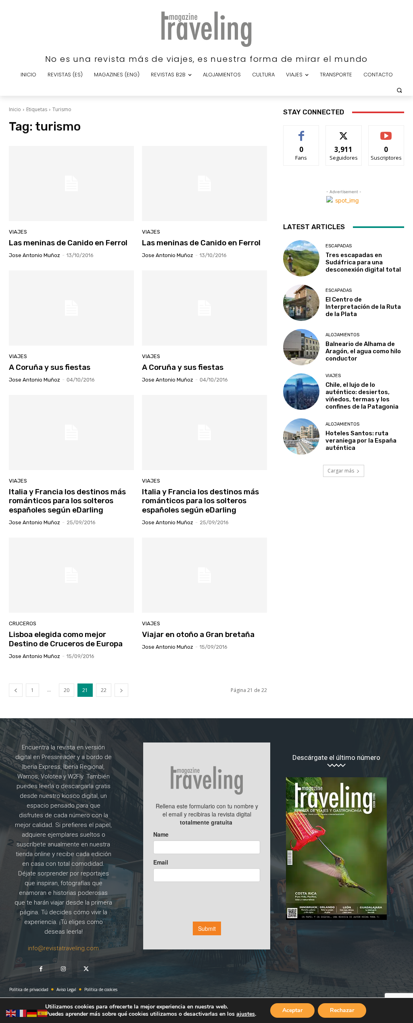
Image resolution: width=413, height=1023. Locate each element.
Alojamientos (342, 335)
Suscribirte (386, 132)
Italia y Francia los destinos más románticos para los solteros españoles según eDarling (67, 501)
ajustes (245, 1014)
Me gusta (301, 132)
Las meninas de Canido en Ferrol (68, 242)
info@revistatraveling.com (63, 948)
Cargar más (340, 470)
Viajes (18, 231)
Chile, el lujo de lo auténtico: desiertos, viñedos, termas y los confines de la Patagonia (361, 395)
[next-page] (121, 690)
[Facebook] (40, 969)
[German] (32, 1012)
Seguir (344, 132)
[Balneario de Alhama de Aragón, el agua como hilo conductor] (301, 347)
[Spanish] (43, 1012)
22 (103, 690)
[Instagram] (63, 969)
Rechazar (342, 1010)
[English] (11, 1012)
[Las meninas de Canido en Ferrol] (71, 183)
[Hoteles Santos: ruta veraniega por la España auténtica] (301, 436)
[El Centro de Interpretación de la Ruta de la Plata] (301, 303)
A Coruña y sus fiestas (49, 367)
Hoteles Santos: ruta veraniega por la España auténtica (360, 440)
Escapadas (338, 246)
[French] (22, 1012)
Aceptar (292, 1010)
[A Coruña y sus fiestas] (71, 308)
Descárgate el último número (336, 757)
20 (66, 690)
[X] (85, 969)
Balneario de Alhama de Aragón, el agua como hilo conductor (363, 351)
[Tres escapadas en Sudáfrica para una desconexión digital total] (301, 258)
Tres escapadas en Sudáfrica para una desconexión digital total (363, 262)
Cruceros (22, 623)
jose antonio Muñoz (34, 255)
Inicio (15, 109)
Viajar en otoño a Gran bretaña (198, 634)
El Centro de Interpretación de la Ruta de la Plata (363, 307)
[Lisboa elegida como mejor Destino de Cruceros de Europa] (71, 575)
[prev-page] (16, 690)
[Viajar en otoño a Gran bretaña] (204, 575)
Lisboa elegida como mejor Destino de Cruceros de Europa (66, 639)
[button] (399, 90)
